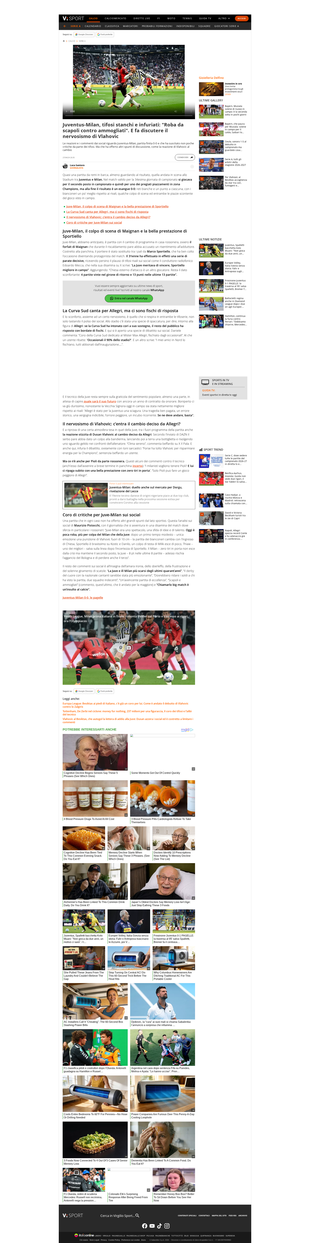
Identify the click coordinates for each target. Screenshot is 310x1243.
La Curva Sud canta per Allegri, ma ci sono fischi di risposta (107, 212)
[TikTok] (159, 1227)
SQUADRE (204, 26)
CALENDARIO (93, 26)
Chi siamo (84, 1240)
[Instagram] (167, 1227)
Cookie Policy (114, 1240)
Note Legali (94, 1240)
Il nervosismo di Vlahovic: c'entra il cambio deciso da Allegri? (108, 217)
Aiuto (143, 1240)
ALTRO (222, 18)
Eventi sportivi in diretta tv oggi (219, 394)
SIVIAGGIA (194, 1236)
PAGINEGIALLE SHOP (135, 1236)
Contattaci (204, 1215)
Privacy (104, 1240)
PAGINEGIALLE (118, 1236)
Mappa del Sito (219, 1215)
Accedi (242, 18)
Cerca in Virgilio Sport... (117, 1215)
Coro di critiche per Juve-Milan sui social (94, 222)
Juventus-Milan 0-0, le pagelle (83, 597)
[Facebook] (144, 1227)
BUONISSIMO (218, 1236)
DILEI (186, 1236)
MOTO (171, 18)
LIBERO (98, 1236)
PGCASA (150, 1236)
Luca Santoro (77, 165)
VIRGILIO (107, 1236)
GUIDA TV (205, 18)
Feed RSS (232, 1215)
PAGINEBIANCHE (162, 1236)
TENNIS (187, 18)
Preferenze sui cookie (130, 1240)
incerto (137, 466)
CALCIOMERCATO (115, 18)
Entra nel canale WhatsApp (131, 298)
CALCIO (93, 18)
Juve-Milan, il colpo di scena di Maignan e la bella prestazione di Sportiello (117, 206)
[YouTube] (152, 1227)
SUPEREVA (230, 1236)
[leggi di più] (192, 166)
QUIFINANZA (206, 1236)
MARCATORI (130, 26)
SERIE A (82, 41)
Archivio (242, 1215)
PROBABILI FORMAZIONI (157, 26)
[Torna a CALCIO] (65, 26)
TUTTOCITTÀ (177, 1236)
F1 (158, 18)
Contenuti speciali (187, 1215)
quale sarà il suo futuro (99, 401)
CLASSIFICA (112, 26)
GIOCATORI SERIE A (226, 26)
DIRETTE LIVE (142, 18)
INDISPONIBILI (185, 26)
